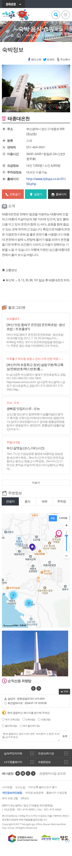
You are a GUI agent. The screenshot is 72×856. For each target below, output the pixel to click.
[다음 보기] (66, 107)
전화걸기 (15, 194)
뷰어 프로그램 (10, 798)
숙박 (44, 501)
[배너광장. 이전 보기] (28, 773)
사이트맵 (7, 787)
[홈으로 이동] (16, 14)
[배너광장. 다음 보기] (33, 773)
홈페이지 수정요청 (56, 792)
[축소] (66, 556)
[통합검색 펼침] (55, 14)
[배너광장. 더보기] (17, 773)
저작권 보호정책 (34, 792)
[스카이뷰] (63, 518)
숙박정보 (49, 35)
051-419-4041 (37, 698)
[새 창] (22, 838)
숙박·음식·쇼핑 (32, 35)
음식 (27, 501)
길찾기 (38, 194)
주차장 (61, 501)
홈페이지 (61, 194)
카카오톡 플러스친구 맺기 (42, 787)
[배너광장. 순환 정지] (23, 773)
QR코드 (25, 798)
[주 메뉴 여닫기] (65, 14)
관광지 (10, 501)
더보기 (36, 482)
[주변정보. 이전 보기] (33, 688)
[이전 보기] (49, 107)
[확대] (66, 525)
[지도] (53, 518)
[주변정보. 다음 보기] (38, 688)
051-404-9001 (36, 147)
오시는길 (20, 787)
